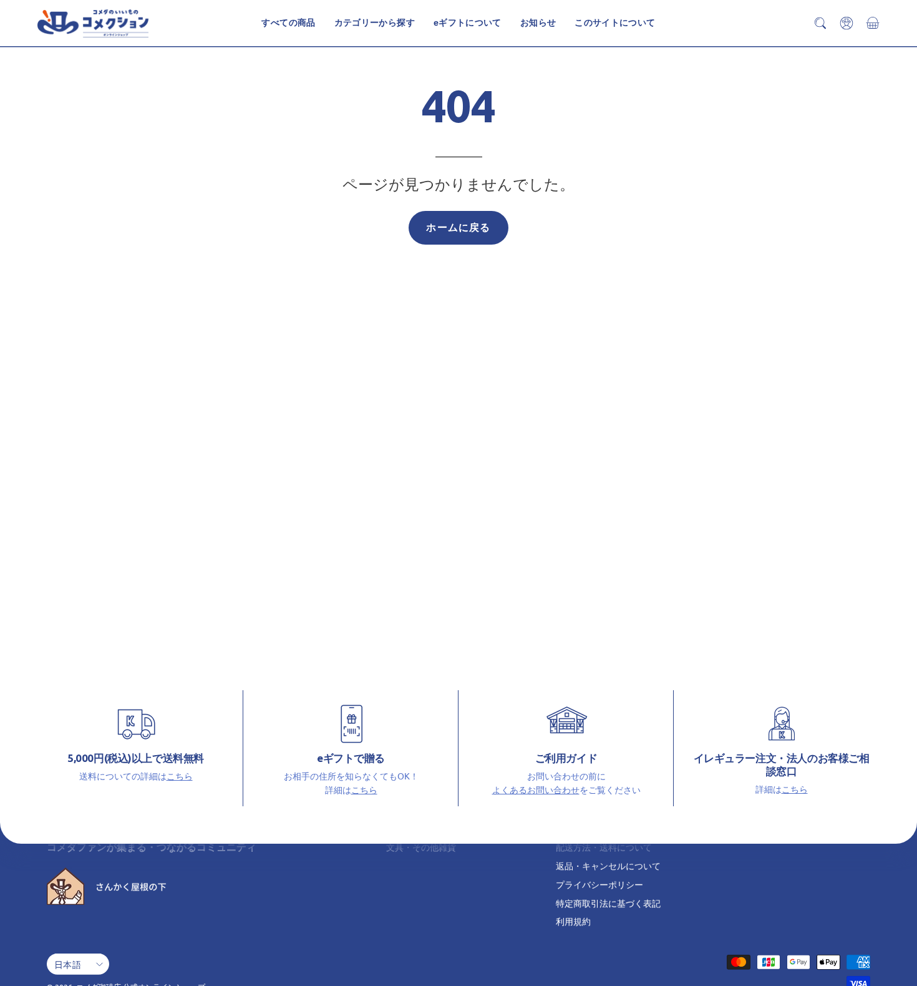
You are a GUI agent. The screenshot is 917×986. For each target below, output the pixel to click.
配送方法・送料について (604, 846)
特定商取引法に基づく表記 (608, 902)
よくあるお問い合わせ (536, 789)
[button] (614, 23)
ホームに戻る (458, 227)
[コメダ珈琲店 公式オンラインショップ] (93, 23)
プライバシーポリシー (599, 884)
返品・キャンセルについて (608, 865)
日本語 (67, 964)
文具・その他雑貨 (421, 846)
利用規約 (573, 921)
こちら (180, 775)
